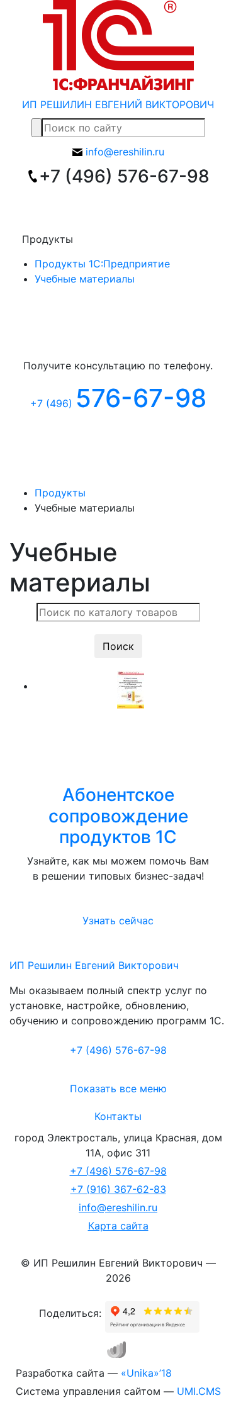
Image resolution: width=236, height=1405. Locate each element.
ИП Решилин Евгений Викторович (94, 965)
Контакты (118, 1116)
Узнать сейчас (118, 920)
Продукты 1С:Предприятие (102, 263)
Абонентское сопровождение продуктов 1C (118, 816)
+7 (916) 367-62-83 (118, 1189)
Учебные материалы (85, 278)
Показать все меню (118, 1088)
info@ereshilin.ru (118, 1207)
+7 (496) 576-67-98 (118, 1171)
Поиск (118, 646)
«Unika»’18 (146, 1373)
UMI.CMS (199, 1391)
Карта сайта (118, 1225)
